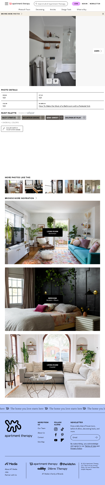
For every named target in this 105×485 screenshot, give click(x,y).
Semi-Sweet (52, 118)
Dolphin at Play (73, 118)
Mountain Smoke (31, 118)
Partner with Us (11, 475)
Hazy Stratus (9, 118)
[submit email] (96, 437)
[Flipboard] (62, 440)
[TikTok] (62, 429)
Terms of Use (90, 446)
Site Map (41, 441)
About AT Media (11, 469)
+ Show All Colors (10, 123)
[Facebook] (55, 434)
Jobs (6, 472)
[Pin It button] (56, 81)
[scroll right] (98, 186)
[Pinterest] (62, 434)
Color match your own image (13, 129)
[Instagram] (55, 429)
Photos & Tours (24, 9)
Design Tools (66, 9)
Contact (41, 437)
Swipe (96, 51)
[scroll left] (7, 186)
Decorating (40, 9)
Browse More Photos (10, 14)
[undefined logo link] (19, 3)
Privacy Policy (76, 448)
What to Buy (81, 9)
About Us (41, 432)
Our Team (41, 428)
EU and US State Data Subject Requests (90, 468)
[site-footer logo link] (11, 464)
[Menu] (6, 3)
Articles (53, 9)
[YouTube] (55, 440)
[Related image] (14, 186)
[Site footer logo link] (19, 428)
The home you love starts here (21, 408)
